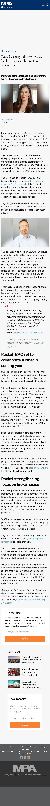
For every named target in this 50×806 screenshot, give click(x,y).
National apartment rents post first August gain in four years (31, 672)
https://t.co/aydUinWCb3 (31, 332)
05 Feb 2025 (5, 123)
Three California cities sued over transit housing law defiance (31, 684)
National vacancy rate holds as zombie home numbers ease (32, 660)
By (7, 119)
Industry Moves (11, 51)
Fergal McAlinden (8, 119)
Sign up (25, 638)
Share (3, 126)
